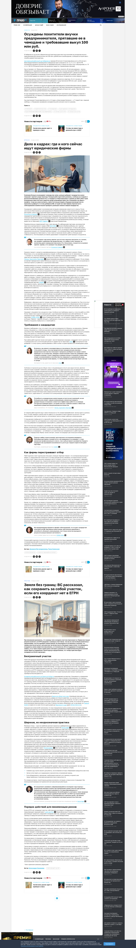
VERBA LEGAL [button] (35, 317)
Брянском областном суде (60, 696)
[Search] (101, 25)
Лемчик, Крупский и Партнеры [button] (34, 259)
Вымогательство (40, 109)
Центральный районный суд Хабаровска (37, 61)
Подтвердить (109, 944)
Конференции (27, 25)
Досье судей (39, 25)
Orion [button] (71, 341)
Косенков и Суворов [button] (30, 214)
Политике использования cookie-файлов (32, 946)
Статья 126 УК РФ (60, 111)
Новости (27, 30)
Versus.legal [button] (65, 727)
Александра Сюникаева (36, 868)
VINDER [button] (41, 282)
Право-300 (17, 25)
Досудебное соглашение (68, 109)
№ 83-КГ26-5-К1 (76, 705)
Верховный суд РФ (53, 868)
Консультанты (30, 552)
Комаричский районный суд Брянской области (39, 676)
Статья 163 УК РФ (74, 111)
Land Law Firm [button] (49, 812)
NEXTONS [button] (53, 226)
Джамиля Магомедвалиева (38, 549)
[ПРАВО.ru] (20, 20)
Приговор (29, 109)
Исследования (61, 25)
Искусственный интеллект (47, 552)
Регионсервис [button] (48, 748)
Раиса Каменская (54, 549)
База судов (50, 25)
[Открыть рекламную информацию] (121, 386)
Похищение (53, 109)
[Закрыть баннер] (32, 933)
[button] (34, 51)
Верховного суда (61, 705)
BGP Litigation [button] (44, 221)
